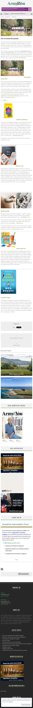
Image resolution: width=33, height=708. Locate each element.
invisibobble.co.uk (25, 217)
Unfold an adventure (22, 119)
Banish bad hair (5, 211)
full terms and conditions (20, 57)
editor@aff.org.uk (5, 594)
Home (2, 17)
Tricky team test (21, 248)
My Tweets (3, 691)
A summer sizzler (5, 297)
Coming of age (16, 345)
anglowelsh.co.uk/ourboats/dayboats (10, 95)
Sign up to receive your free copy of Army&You (19, 14)
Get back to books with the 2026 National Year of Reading (16, 643)
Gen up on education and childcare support (13, 635)
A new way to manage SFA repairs (10, 639)
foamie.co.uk (19, 223)
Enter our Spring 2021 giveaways (17, 374)
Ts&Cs (4, 100)
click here (3, 45)
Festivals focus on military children (10, 645)
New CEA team (6, 640)
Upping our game (6, 647)
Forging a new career (7, 648)
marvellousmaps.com (17, 135)
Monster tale (19, 166)
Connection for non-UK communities (11, 642)
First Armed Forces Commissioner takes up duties (14, 650)
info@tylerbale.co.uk (6, 603)
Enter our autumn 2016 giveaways (16, 397)
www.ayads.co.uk (5, 601)
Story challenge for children (16, 338)
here (14, 97)
